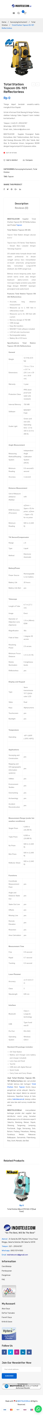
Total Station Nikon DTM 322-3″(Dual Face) (21, 1210)
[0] (25, 13)
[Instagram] (16, 1352)
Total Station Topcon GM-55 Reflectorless (33, 84)
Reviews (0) (21, 207)
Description (21, 203)
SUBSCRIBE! (9, 1376)
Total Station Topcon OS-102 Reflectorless (37, 84)
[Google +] (16, 189)
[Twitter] (8, 189)
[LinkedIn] (20, 189)
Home (4, 22)
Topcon (11, 177)
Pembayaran (7, 1271)
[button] (38, 1409)
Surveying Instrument (18, 22)
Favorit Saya (7, 1317)
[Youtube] (29, 1352)
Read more (21, 1200)
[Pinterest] (11, 189)
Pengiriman (6, 1275)
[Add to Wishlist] (9, 1174)
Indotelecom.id (18, 1099)
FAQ (3, 1280)
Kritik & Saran (7, 1322)
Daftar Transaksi (8, 1313)
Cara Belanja (6, 1266)
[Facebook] (4, 189)
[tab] (21, 203)
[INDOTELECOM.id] (21, 6)
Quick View (9, 1182)
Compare (9, 1178)
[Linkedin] (22, 1352)
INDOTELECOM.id (23, 1401)
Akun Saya (6, 1309)
